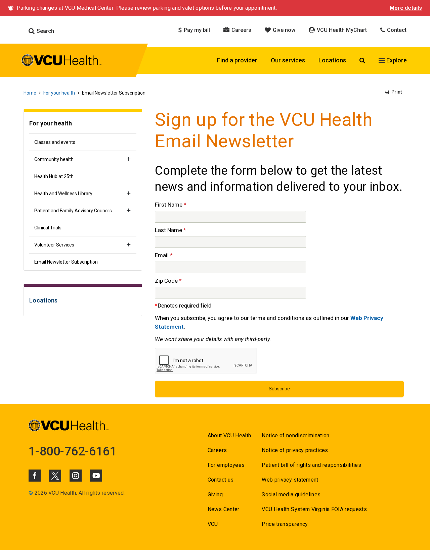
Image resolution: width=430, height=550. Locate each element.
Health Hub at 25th (54, 176)
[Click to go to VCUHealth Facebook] (35, 476)
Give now (283, 30)
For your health (59, 93)
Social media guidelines (291, 494)
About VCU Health (229, 435)
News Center (224, 509)
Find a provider (237, 60)
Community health (54, 159)
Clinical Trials (47, 227)
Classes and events (54, 142)
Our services (288, 60)
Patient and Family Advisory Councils (73, 210)
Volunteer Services (54, 245)
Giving (215, 494)
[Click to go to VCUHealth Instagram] (76, 476)
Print (396, 92)
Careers (240, 30)
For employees (226, 465)
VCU (213, 524)
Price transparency (285, 524)
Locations (332, 60)
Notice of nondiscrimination (295, 435)
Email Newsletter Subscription (66, 262)
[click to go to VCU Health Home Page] (62, 61)
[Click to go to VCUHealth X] (55, 476)
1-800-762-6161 (73, 451)
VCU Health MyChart (341, 30)
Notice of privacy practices (295, 450)
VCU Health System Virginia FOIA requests (314, 509)
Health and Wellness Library (63, 193)
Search (44, 31)
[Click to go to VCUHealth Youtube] (96, 476)
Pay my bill (196, 30)
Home (30, 93)
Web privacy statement (290, 480)
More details (406, 8)
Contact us (220, 480)
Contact (396, 30)
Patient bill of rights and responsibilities (311, 465)
